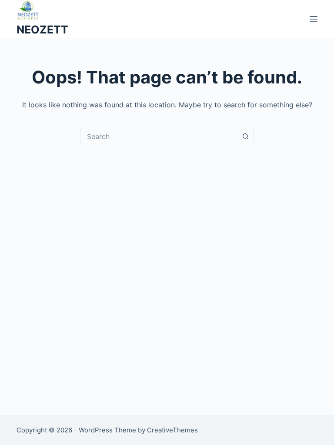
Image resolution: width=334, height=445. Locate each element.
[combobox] (158, 136)
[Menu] (313, 19)
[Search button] (245, 136)
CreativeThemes (172, 430)
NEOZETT (42, 29)
